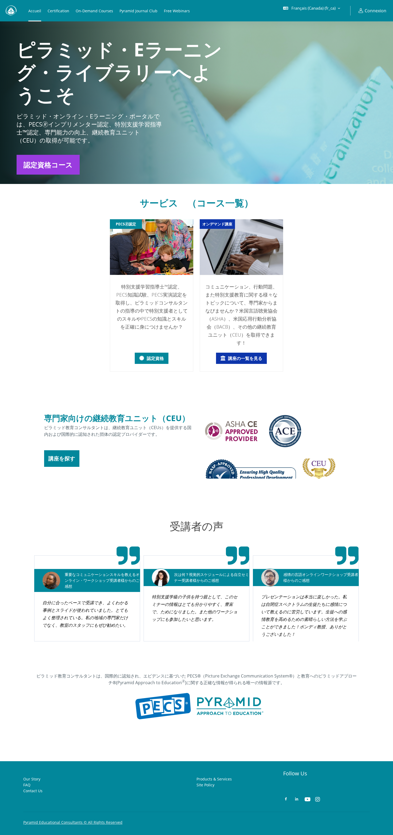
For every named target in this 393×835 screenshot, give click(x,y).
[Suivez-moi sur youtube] (307, 800)
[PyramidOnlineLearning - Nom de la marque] (11, 10)
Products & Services (214, 779)
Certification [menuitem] (58, 10)
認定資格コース (48, 165)
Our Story (31, 779)
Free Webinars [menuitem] (177, 10)
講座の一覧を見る (245, 358)
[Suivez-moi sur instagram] (318, 800)
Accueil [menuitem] (34, 10)
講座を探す (61, 458)
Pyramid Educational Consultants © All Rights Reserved (72, 822)
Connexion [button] (375, 11)
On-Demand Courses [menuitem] (94, 10)
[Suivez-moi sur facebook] (286, 799)
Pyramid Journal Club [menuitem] (138, 10)
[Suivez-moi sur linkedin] (296, 799)
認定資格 (155, 358)
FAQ (26, 784)
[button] (312, 10)
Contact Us (33, 790)
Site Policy (205, 784)
